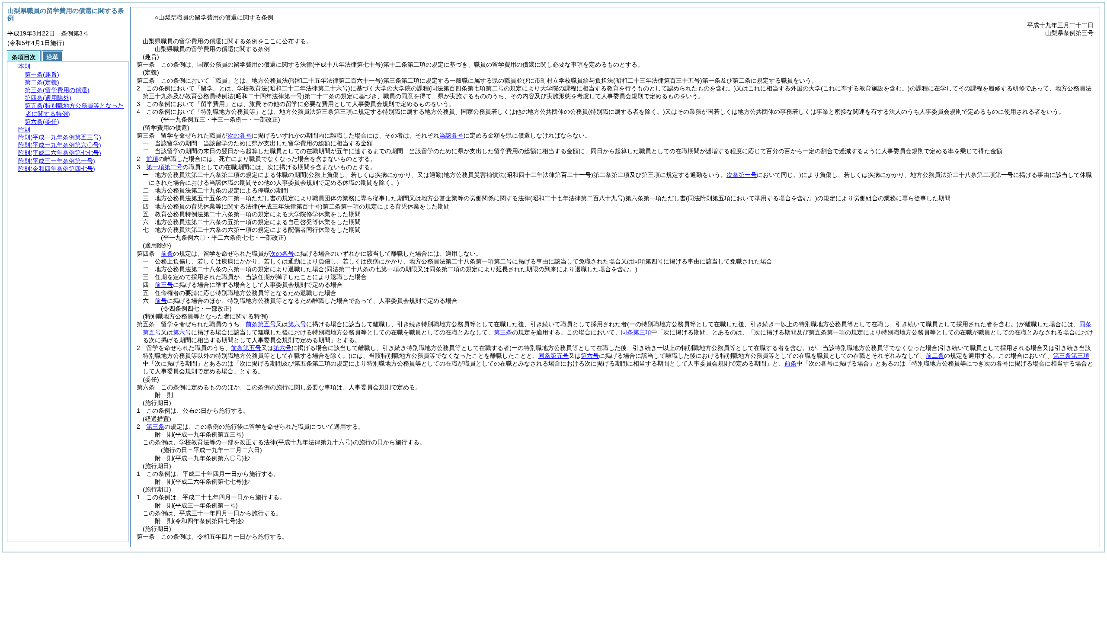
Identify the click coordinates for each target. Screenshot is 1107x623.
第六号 (297, 324)
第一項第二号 (164, 167)
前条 (167, 253)
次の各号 (239, 135)
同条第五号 (553, 355)
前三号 (164, 284)
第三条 (503, 332)
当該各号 (451, 135)
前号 (161, 300)
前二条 (935, 355)
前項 (152, 158)
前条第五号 (261, 324)
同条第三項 (636, 332)
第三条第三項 (1071, 355)
